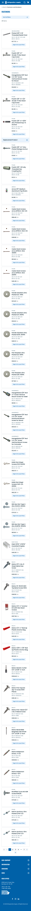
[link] (4, 849)
